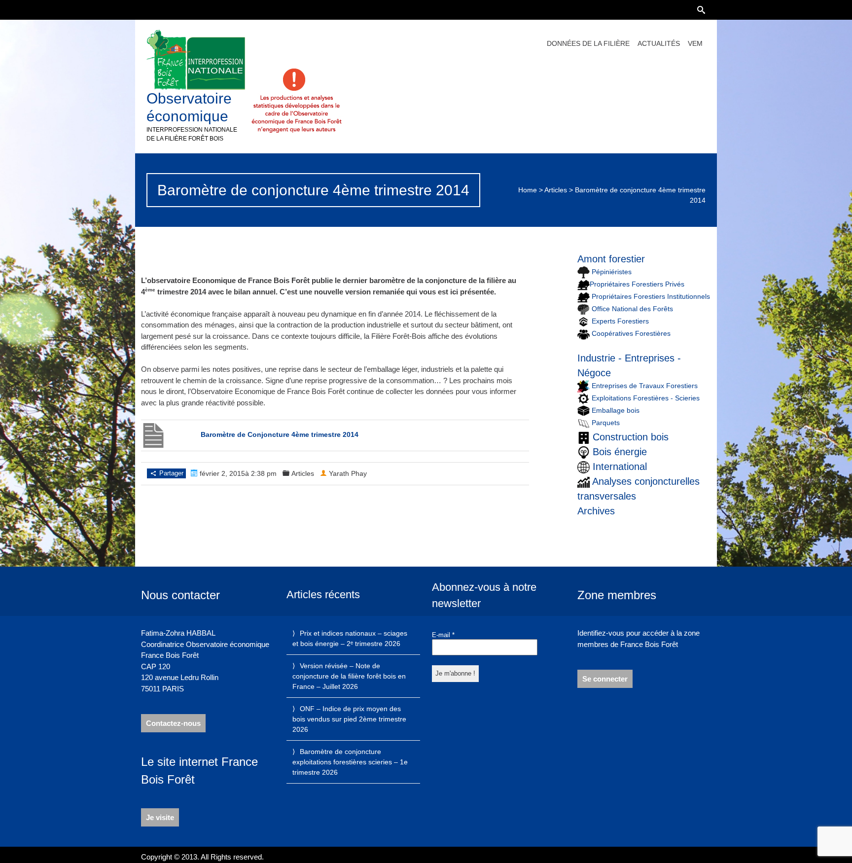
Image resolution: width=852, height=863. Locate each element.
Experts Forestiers (620, 321)
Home (527, 190)
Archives (596, 510)
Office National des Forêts (632, 309)
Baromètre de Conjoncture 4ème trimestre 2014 (279, 434)
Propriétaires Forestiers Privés (637, 284)
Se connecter (605, 679)
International (620, 466)
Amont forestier (611, 258)
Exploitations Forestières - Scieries (646, 398)
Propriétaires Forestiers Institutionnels (651, 296)
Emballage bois (615, 410)
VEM (695, 43)
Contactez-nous (173, 723)
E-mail (443, 635)
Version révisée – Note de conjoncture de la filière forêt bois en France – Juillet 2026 (349, 676)
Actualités (659, 43)
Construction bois (631, 437)
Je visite (160, 817)
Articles (555, 190)
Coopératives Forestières (631, 333)
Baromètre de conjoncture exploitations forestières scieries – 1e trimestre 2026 (350, 762)
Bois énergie (620, 451)
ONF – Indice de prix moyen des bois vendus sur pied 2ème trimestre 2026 (349, 719)
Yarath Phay (348, 473)
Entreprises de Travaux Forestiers (644, 386)
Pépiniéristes (611, 272)
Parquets (606, 423)
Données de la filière (588, 43)
